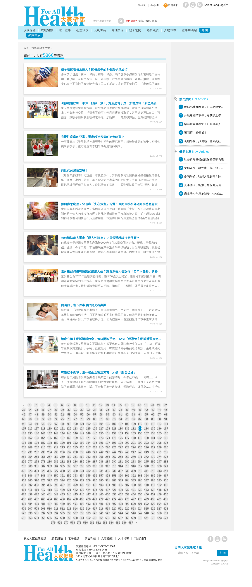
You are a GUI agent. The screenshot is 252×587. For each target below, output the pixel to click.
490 (69, 503)
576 (59, 522)
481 (159, 499)
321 (165, 466)
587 (130, 522)
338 (127, 470)
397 (62, 484)
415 (30, 489)
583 (105, 522)
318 (146, 466)
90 (159, 419)
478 (140, 499)
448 (94, 494)
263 (88, 456)
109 (133, 423)
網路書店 (34, 35)
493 (88, 503)
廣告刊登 (90, 538)
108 (127, 423)
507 (30, 508)
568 (127, 518)
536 (69, 513)
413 (165, 484)
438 (30, 494)
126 (94, 428)
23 (23, 409)
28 (56, 409)
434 (153, 489)
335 (107, 470)
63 (133, 414)
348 (43, 475)
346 (30, 475)
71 (36, 419)
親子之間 (135, 30)
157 (146, 433)
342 (153, 470)
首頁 (26, 47)
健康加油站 (189, 30)
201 (133, 442)
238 (75, 452)
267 (114, 456)
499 (127, 503)
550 (159, 513)
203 (146, 442)
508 (36, 508)
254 (30, 456)
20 (152, 405)
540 (94, 513)
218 (94, 447)
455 (140, 494)
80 (94, 419)
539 (88, 513)
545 (127, 513)
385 (133, 480)
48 (36, 414)
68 (165, 414)
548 (146, 513)
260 (69, 456)
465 (56, 499)
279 (43, 461)
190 (62, 442)
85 (127, 419)
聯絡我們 (140, 538)
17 (132, 405)
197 (107, 442)
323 (30, 470)
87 (139, 419)
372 (49, 480)
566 (114, 518)
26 (43, 409)
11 (94, 405)
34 (94, 409)
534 (56, 513)
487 (49, 503)
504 (159, 503)
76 (68, 419)
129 (114, 428)
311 (101, 466)
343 (159, 470)
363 (140, 475)
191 (69, 442)
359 (114, 475)
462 (36, 499)
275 (165, 456)
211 (49, 447)
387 (146, 480)
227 (153, 447)
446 (82, 494)
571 (146, 518)
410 (146, 484)
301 (36, 466)
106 (114, 423)
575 (53, 522)
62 (127, 414)
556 (49, 518)
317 (140, 466)
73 (49, 419)
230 (23, 452)
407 (127, 484)
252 (165, 452)
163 (36, 437)
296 (153, 461)
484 (30, 503)
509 (43, 508)
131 (127, 428)
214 (69, 447)
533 (49, 513)
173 (101, 437)
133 (140, 428)
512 (62, 508)
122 (69, 428)
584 (111, 522)
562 (88, 518)
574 (165, 518)
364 (146, 475)
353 (75, 475)
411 (153, 484)
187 (43, 442)
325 (43, 470)
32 (81, 409)
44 (159, 409)
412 (159, 484)
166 (56, 437)
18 (139, 405)
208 (30, 447)
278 (36, 461)
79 (88, 419)
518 (101, 508)
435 (159, 489)
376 (75, 480)
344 (165, 470)
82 (107, 419)
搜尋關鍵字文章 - (42, 47)
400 (82, 484)
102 (88, 423)
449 (101, 494)
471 (94, 499)
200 (127, 442)
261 (75, 456)
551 (165, 513)
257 (49, 456)
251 (159, 452)
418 (49, 489)
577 (66, 522)
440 (43, 494)
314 (120, 466)
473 (107, 499)
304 (56, 466)
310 (94, 466)
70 (30, 419)
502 (146, 503)
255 (36, 456)
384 (127, 480)
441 (49, 494)
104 (101, 423)
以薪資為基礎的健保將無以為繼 (204, 159)
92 (23, 423)
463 (43, 499)
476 (127, 499)
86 (133, 419)
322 (23, 470)
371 (43, 480)
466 (62, 499)
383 (120, 480)
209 (36, 447)
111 (146, 423)
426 (101, 489)
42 (146, 409)
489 (62, 503)
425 (94, 489)
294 (140, 461)
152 (114, 433)
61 (120, 414)
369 (30, 480)
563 (94, 518)
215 (75, 447)
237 (69, 452)
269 (127, 456)
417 (43, 489)
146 (75, 433)
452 (120, 494)
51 (56, 414)
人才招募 (123, 538)
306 (69, 466)
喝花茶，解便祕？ (195, 132)
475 (120, 499)
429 (120, 489)
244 (114, 452)
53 (68, 414)
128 (107, 428)
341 (146, 470)
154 (127, 433)
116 (30, 428)
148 (88, 433)
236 (62, 452)
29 (62, 409)
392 (30, 484)
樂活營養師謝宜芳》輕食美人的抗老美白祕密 (212, 124)
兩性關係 (117, 30)
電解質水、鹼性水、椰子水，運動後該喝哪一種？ (215, 167)
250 (153, 452)
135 (153, 428)
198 (114, 442)
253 (23, 456)
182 (159, 437)
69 (23, 419)
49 (43, 414)
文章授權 (107, 538)
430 (127, 489)
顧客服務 (57, 538)
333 (94, 470)
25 (36, 409)
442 (56, 494)
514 (75, 508)
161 (23, 437)
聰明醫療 (47, 30)
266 (107, 456)
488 (56, 503)
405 (114, 484)
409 (140, 484)
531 (36, 513)
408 (133, 484)
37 (114, 409)
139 (30, 433)
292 (127, 461)
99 (68, 423)
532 (43, 513)
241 (94, 452)
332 (88, 470)
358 (107, 475)
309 (88, 466)
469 (82, 499)
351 (62, 475)
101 (82, 423)
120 (56, 428)
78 (81, 419)
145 (69, 433)
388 (153, 480)
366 (159, 475)
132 (133, 428)
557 (56, 518)
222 (120, 447)
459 (165, 494)
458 (159, 494)
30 (68, 409)
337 (120, 470)
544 (120, 513)
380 (101, 480)
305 (62, 466)
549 (153, 513)
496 (107, 503)
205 (159, 442)
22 (165, 405)
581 (92, 522)
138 (23, 433)
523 (133, 508)
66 (152, 414)
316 (133, 466)
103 (94, 423)
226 (146, 447)
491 (75, 503)
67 (159, 414)
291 (120, 461)
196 (101, 442)
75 (62, 419)
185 (30, 442)
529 (23, 513)
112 (153, 423)
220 (107, 447)
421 (69, 489)
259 (62, 456)
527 (159, 508)
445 (75, 494)
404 (107, 484)
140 (36, 433)
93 (30, 423)
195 (94, 442)
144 (62, 433)
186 (36, 442)
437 (23, 494)
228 (159, 447)
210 (43, 447)
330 (75, 470)
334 (101, 470)
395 (49, 484)
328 (62, 470)
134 (146, 428)
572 (153, 518)
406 (120, 484)
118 (43, 428)
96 (49, 423)
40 (133, 409)
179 (140, 437)
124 (82, 428)
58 (101, 414)
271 (140, 456)
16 (126, 405)
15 (120, 405)
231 (30, 452)
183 (165, 437)
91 (165, 419)
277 (30, 461)
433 (146, 489)
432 (140, 489)
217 (88, 447)
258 (56, 456)
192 (75, 442)
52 (62, 414)
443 (62, 494)
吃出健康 (65, 30)
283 (69, 461)
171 (88, 437)
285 (82, 461)
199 (120, 442)
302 (43, 466)
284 (75, 461)
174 (107, 437)
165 (49, 437)
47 (30, 414)
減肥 (148, 21)
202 (140, 442)
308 (82, 466)
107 (120, 423)
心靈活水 (82, 30)
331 (82, 470)
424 (88, 489)
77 (75, 419)
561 (82, 518)
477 (133, 499)
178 (133, 437)
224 (133, 447)
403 (101, 484)
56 (88, 414)
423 (82, 489)
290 (114, 461)
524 (140, 508)
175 (114, 437)
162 (30, 437)
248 (140, 452)
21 (158, 405)
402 (94, 484)
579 (79, 522)
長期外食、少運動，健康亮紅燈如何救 (208, 141)
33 (88, 409)
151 (107, 433)
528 (165, 508)
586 (124, 522)
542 (107, 513)
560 (75, 518)
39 (127, 409)
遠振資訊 (225, 564)
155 (133, 433)
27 (49, 409)
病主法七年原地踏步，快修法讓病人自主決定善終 (215, 193)
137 (165, 428)
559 (69, 518)
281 (56, 461)
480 (153, 499)
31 (75, 409)
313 (114, 466)
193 (82, 442)
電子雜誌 (74, 538)
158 (153, 433)
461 (30, 499)
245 (120, 452)
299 (23, 466)
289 (107, 461)
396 (56, 484)
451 (114, 494)
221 (114, 447)
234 (49, 452)
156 (140, 433)
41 (139, 409)
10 (87, 405)
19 (145, 405)
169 (75, 437)
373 (56, 480)
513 (69, 508)
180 (146, 437)
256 (43, 456)
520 (114, 508)
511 (56, 508)
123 (75, 428)
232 (36, 452)
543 (114, 513)
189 (56, 442)
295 (146, 461)
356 (94, 475)
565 (107, 518)
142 (49, 433)
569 (133, 518)
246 (127, 452)
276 (23, 461)
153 (120, 433)
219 (101, 447)
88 (146, 419)
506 (23, 508)
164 (43, 437)
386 (140, 480)
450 (107, 494)
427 (107, 489)
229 (165, 447)
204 (153, 442)
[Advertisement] (202, 303)
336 (114, 470)
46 (23, 414)
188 (49, 442)
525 (146, 508)
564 (101, 518)
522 (127, 508)
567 (120, 518)
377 (82, 480)
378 (88, 480)
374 (62, 480)
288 (101, 461)
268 (120, 456)
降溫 (154, 21)
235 (56, 452)
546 (133, 513)
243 (107, 452)
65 (146, 414)
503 (153, 503)
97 (56, 423)
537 (75, 513)
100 (75, 423)
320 (159, 466)
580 (85, 522)
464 (49, 499)
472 (101, 499)
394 (43, 484)
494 (94, 503)
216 (82, 447)
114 (165, 423)
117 (36, 428)
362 (133, 475)
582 (98, 522)
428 (114, 489)
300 (30, 466)
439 (36, 494)
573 (159, 518)
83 (114, 419)
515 (82, 508)
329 (69, 470)
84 (120, 419)
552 (23, 518)
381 (107, 480)
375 (69, 480)
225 (140, 447)
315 (127, 466)
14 (113, 405)
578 (72, 522)
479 (146, 499)
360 (120, 475)
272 (146, 456)
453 (127, 494)
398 (69, 484)
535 (62, 513)
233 (43, 452)
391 (23, 484)
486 (43, 503)
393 (36, 484)
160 (165, 433)
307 (75, 466)
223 (127, 447)
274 (159, 456)
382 (114, 480)
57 (94, 414)
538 (82, 513)
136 (159, 428)
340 (140, 470)
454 (133, 494)
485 (36, 503)
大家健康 (54, 16)
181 (153, 437)
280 (49, 461)
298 (165, 461)
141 (43, 433)
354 (82, 475)
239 (82, 452)
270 (133, 456)
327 (56, 470)
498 (120, 503)
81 (101, 419)
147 (82, 433)
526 (153, 508)
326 (49, 470)
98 (62, 423)
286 (88, 461)
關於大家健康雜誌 (35, 538)
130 (120, 428)
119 (49, 428)
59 (107, 414)
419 (56, 489)
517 (94, 508)
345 (23, 475)
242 (101, 452)
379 (94, 480)
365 (153, 475)
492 (82, 503)
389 (159, 480)
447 (88, 494)
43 (152, 409)
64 (139, 414)
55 (81, 414)
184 (23, 442)
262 (82, 456)
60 (114, 414)
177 (127, 437)
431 (133, 489)
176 (120, 437)
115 (23, 428)
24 (30, 409)
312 (107, 466)
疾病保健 (30, 30)
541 (101, 513)
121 (62, 428)
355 (88, 475)
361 (127, 475)
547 (140, 513)
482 (165, 499)
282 (62, 461)
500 (133, 503)
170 (82, 437)
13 (107, 405)
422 (75, 489)
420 (62, 489)
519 (107, 508)
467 (69, 499)
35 (101, 409)
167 (62, 437)
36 (107, 409)
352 (69, 475)
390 (165, 480)
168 (69, 437)
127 (101, 428)
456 (146, 494)
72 (43, 419)
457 (153, 494)
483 (23, 503)
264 (94, 456)
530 (30, 513)
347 (36, 475)
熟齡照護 (153, 30)
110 (140, 423)
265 (101, 456)
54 (75, 414)
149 (94, 433)
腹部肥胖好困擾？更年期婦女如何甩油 (208, 106)
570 (140, 518)
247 (133, 452)
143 (56, 433)
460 (23, 499)
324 (36, 470)
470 (88, 499)
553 (30, 518)
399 (75, 484)
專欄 (205, 30)
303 (49, 466)
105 (107, 423)
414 (23, 489)
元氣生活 (100, 30)
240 (88, 452)
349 (49, 475)
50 (49, 414)
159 (159, 433)
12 (100, 405)
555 (43, 518)
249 (146, 452)
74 (56, 419)
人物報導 (170, 30)
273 (153, 456)
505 (165, 503)
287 (94, 461)
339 (133, 470)
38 (120, 409)
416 (36, 489)
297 (159, 461)
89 (152, 419)
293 (133, 461)
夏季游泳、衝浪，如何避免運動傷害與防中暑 (212, 185)
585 (117, 522)
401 (88, 484)
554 (36, 518)
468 (75, 499)
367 (165, 475)
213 (62, 447)
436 (165, 489)
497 (114, 503)
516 (88, 508)
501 (140, 503)
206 (165, 442)
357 (101, 475)
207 (23, 447)
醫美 (141, 21)
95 (43, 423)
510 (49, 508)
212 (56, 447)
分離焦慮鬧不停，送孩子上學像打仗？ (208, 115)
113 (159, 423)
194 (88, 442)
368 (23, 480)
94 (36, 423)
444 (69, 494)
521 (120, 508)
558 (62, 518)
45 (165, 409)
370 (36, 480)
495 (101, 503)
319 (153, 466)
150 (101, 433)
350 (56, 475)
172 (94, 437)
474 (114, 499)
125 (88, 428)
